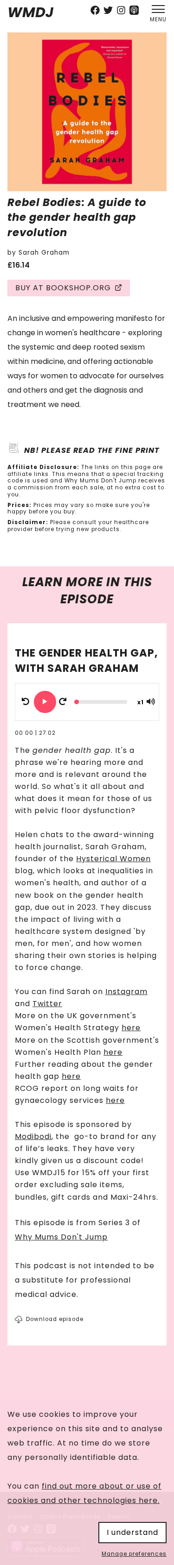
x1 (140, 702)
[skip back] (25, 701)
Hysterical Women (113, 858)
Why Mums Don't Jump (61, 1237)
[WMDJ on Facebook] (95, 11)
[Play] (45, 702)
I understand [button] (132, 1532)
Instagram (126, 991)
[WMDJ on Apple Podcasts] (134, 11)
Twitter (47, 1003)
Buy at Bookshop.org (63, 288)
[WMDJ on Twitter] (108, 11)
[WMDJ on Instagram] (121, 11)
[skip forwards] (62, 701)
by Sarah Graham (38, 252)
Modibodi (33, 1136)
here (131, 1027)
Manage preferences (134, 1554)
